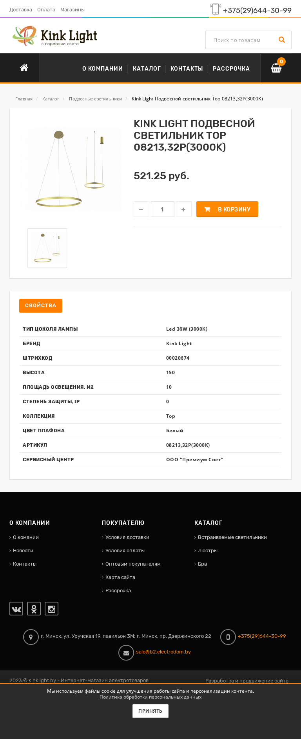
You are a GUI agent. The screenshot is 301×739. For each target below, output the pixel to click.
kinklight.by (42, 680)
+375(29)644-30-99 (257, 10)
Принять (150, 711)
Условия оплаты (125, 550)
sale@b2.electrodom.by (163, 652)
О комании (26, 537)
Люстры (208, 550)
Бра (202, 564)
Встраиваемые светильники (232, 537)
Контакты (24, 564)
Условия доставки (127, 537)
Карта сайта (120, 577)
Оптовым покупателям (133, 564)
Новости (23, 550)
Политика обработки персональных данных (150, 696)
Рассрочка (118, 590)
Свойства (40, 305)
